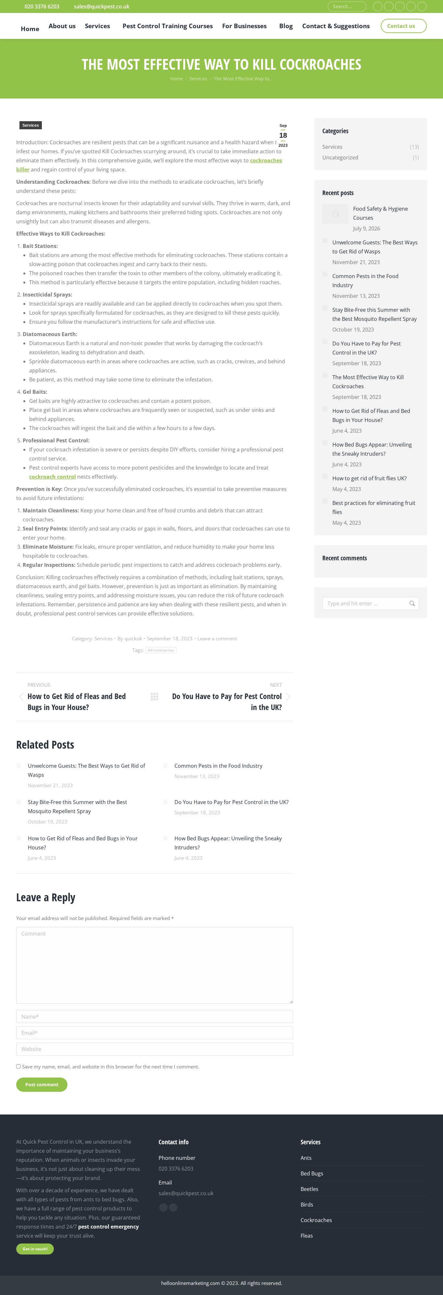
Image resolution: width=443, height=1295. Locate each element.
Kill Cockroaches (161, 650)
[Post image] (18, 765)
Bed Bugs (312, 1173)
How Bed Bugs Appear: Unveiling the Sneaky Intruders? (228, 843)
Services (30, 125)
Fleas (307, 1235)
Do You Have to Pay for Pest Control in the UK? (231, 802)
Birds (307, 1204)
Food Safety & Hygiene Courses (380, 213)
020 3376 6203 (42, 6)
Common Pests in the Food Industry (218, 765)
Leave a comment (217, 638)
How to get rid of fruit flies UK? (369, 478)
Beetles (309, 1189)
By (129, 638)
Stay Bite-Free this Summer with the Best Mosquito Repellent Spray (77, 807)
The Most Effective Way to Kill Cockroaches (368, 382)
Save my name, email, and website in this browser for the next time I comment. (110, 1066)
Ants (306, 1157)
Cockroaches (316, 1220)
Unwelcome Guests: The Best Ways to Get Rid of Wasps (86, 770)
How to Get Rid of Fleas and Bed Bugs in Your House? (83, 843)
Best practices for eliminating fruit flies (373, 507)
